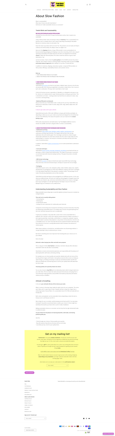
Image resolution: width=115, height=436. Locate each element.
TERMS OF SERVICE (29, 405)
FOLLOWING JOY (28, 394)
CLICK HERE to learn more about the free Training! (57, 351)
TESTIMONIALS (28, 386)
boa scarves (45, 85)
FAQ (25, 384)
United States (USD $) (30, 430)
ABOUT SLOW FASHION (29, 396)
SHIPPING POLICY (28, 398)
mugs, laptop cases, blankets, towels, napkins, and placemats (57, 131)
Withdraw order (28, 411)
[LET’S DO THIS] (67, 365)
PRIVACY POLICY (28, 403)
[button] (26, 4)
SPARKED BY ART (28, 388)
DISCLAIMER (27, 407)
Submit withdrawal (108, 433)
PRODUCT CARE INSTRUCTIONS (31, 390)
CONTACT (27, 409)
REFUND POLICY (28, 400)
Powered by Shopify (87, 430)
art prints (44, 161)
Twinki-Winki (82, 430)
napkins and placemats (53, 143)
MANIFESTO (27, 392)
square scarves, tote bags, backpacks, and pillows (54, 150)
